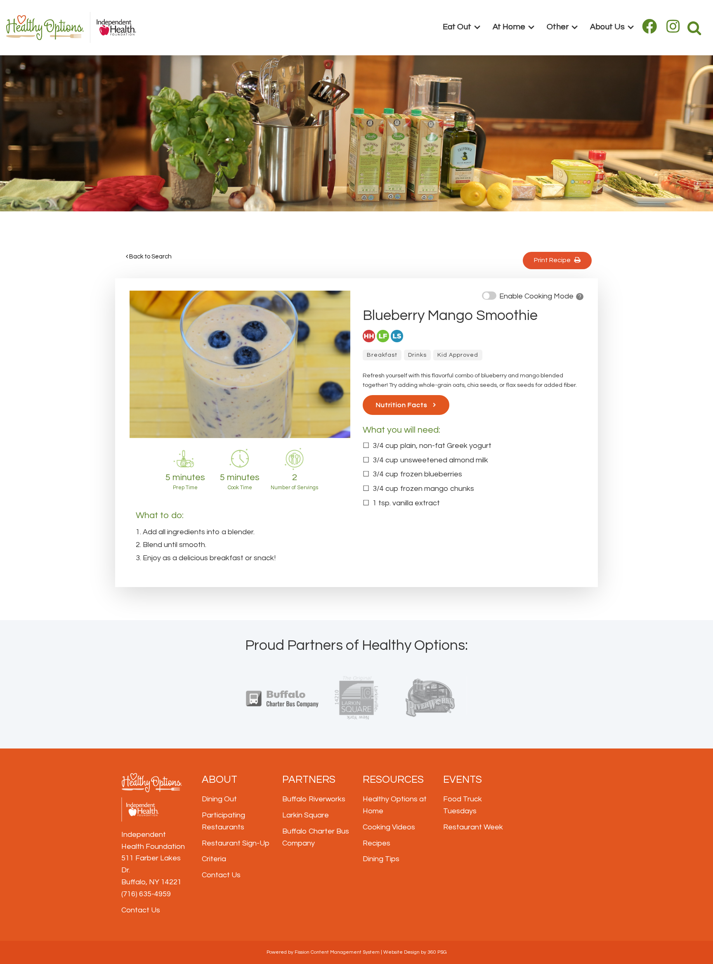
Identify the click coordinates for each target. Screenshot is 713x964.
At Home (509, 27)
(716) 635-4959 (146, 894)
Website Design (401, 952)
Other (558, 27)
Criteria (214, 859)
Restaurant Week (473, 827)
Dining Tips (381, 859)
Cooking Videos (389, 827)
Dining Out (219, 799)
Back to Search (150, 256)
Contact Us (140, 910)
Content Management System (345, 952)
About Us (607, 27)
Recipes (376, 843)
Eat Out (457, 27)
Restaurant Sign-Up (235, 843)
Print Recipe (554, 260)
